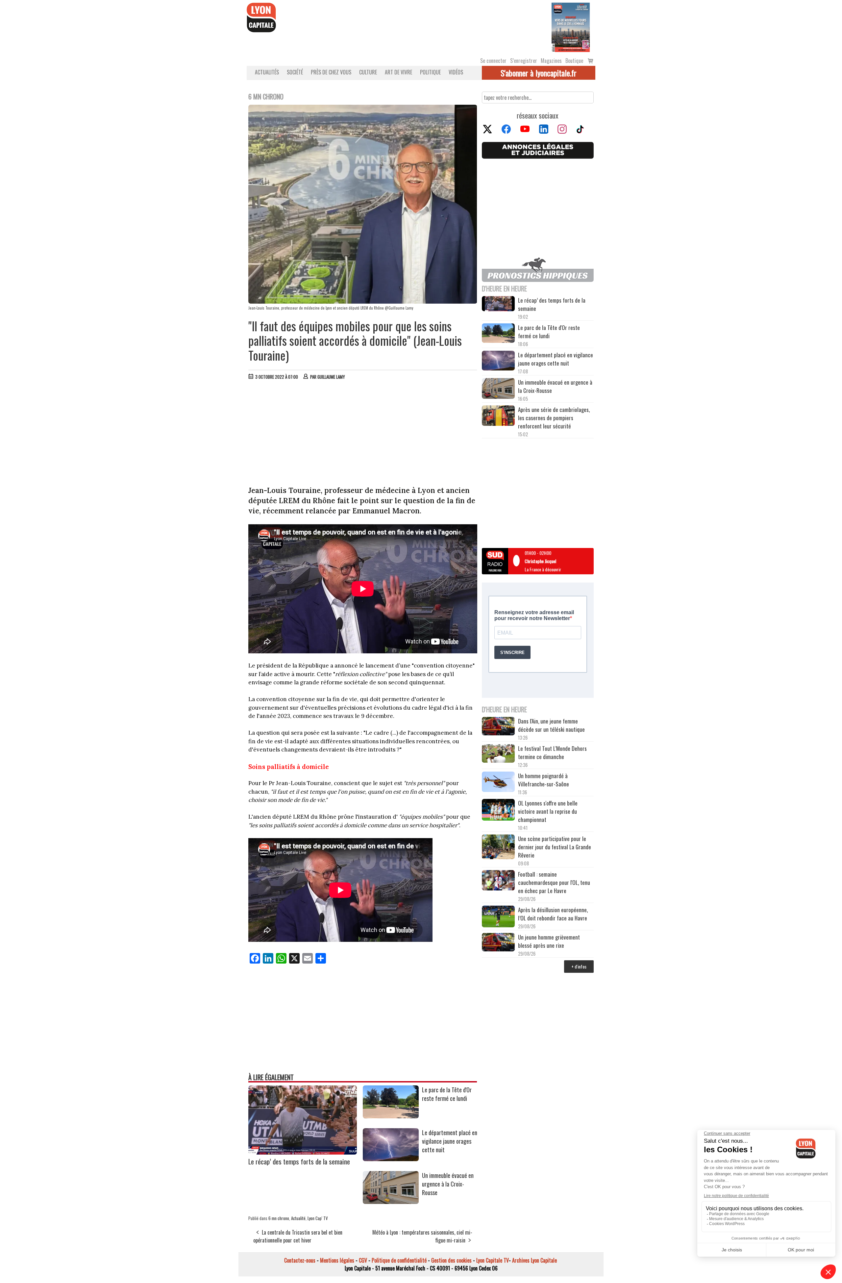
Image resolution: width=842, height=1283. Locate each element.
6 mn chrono (278, 1218)
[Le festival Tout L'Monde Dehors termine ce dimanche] (498, 754)
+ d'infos (578, 966)
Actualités (267, 72)
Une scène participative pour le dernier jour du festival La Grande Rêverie (554, 846)
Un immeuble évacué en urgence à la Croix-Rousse (448, 1184)
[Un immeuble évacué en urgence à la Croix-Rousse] (391, 1202)
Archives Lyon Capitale (534, 1260)
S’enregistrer (523, 61)
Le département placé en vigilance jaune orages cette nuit (449, 1141)
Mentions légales (337, 1260)
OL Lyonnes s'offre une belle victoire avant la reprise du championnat (548, 811)
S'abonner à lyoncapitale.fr (539, 73)
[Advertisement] (362, 434)
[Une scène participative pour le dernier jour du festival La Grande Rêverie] (498, 847)
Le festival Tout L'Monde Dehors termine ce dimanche (552, 752)
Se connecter (493, 61)
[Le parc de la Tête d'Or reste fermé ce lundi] (391, 1116)
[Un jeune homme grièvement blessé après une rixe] (498, 943)
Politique (430, 72)
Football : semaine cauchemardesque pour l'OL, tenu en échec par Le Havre (554, 882)
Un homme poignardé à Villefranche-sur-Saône (543, 780)
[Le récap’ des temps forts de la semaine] (302, 1152)
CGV (363, 1260)
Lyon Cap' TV (318, 1218)
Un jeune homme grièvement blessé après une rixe (549, 941)
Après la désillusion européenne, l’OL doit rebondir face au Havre (553, 914)
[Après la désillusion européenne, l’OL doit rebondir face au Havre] (498, 917)
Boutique (574, 61)
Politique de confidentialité (399, 1260)
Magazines (551, 61)
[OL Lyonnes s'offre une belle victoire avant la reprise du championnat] (498, 811)
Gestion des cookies (451, 1260)
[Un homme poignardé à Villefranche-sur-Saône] (498, 783)
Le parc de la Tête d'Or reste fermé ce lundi (447, 1094)
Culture (368, 72)
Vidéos (456, 72)
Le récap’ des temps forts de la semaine (299, 1161)
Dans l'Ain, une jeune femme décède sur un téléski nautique (551, 725)
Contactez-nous (299, 1260)
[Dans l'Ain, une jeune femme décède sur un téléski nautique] (498, 727)
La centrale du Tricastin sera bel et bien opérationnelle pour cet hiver (297, 1236)
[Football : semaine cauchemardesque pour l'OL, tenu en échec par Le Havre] (498, 881)
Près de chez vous (331, 72)
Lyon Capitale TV (492, 1260)
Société (295, 72)
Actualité (298, 1218)
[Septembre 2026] (570, 27)
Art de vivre (398, 72)
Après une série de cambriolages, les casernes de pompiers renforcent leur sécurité (554, 417)
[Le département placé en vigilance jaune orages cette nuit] (391, 1159)
